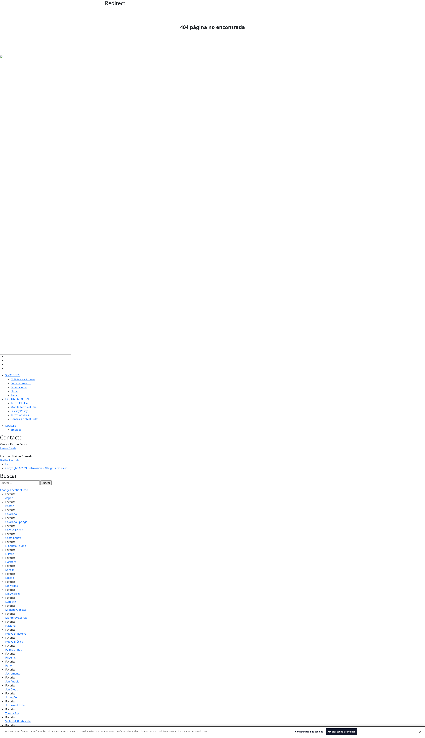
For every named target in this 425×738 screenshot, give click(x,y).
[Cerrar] (419, 732)
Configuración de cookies (309, 731)
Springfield (12, 697)
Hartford (10, 562)
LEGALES (10, 426)
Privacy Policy (19, 411)
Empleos (16, 429)
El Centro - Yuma (15, 546)
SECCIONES (12, 375)
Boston (9, 506)
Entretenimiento (21, 383)
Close (24, 490)
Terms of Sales (20, 415)
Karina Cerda (8, 448)
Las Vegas (11, 586)
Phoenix (10, 657)
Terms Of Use (19, 403)
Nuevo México (14, 641)
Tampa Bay (12, 713)
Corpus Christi (14, 530)
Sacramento (13, 673)
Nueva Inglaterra (16, 633)
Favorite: (10, 494)
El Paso (9, 554)
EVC (7, 464)
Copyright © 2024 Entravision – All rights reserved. (36, 468)
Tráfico (15, 395)
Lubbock (10, 602)
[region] (212, 732)
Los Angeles (12, 594)
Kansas (9, 570)
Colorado (11, 514)
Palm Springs (13, 649)
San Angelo (12, 681)
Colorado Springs (16, 522)
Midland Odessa (15, 610)
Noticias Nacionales (23, 379)
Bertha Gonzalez (10, 460)
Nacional (10, 625)
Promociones (19, 387)
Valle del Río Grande (18, 721)
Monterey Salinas (16, 617)
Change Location (10, 490)
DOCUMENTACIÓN (17, 399)
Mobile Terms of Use (24, 407)
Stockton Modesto (17, 705)
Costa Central (13, 538)
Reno (8, 665)
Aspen (9, 498)
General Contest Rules (25, 419)
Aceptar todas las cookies (341, 731)
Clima (14, 391)
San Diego (11, 689)
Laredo (9, 578)
